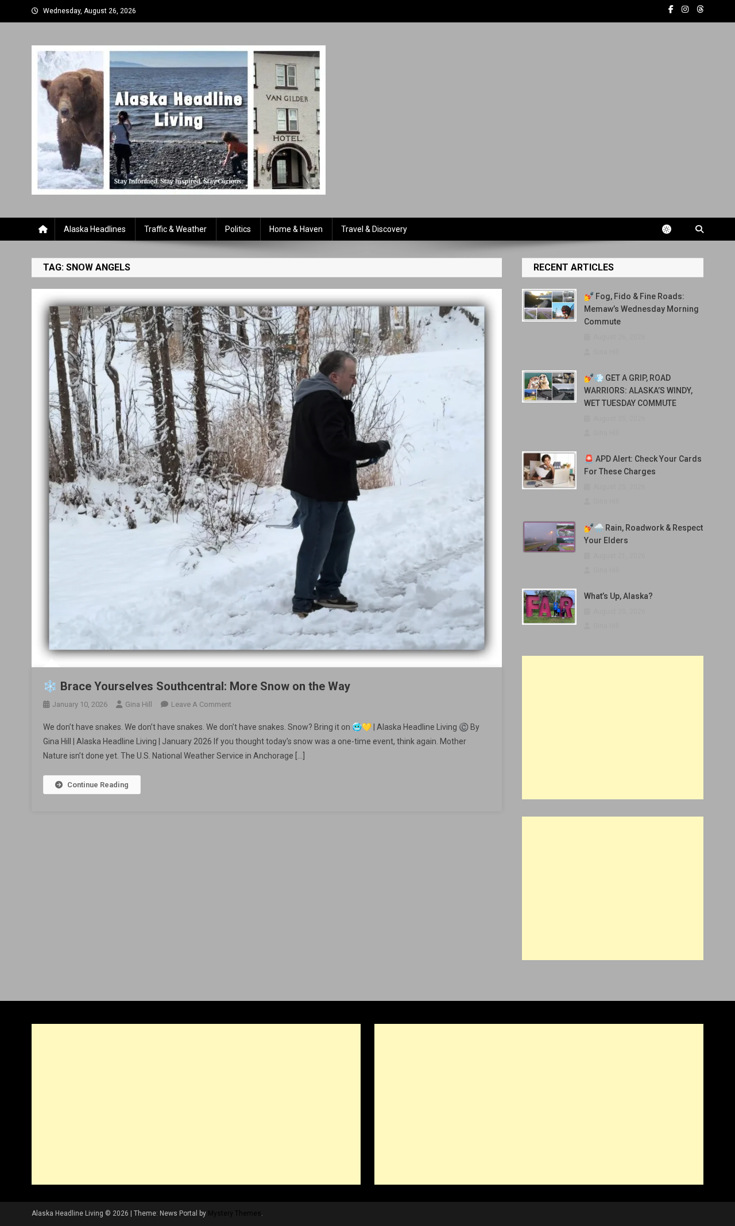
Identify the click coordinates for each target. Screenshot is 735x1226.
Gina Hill (138, 704)
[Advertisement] (612, 727)
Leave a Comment (201, 704)
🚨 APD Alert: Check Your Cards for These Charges (643, 465)
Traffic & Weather (175, 229)
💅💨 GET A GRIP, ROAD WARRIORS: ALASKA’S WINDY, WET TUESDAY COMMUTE (638, 390)
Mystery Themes (234, 1213)
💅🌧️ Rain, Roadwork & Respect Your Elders (643, 534)
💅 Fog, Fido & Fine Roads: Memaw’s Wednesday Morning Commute (641, 309)
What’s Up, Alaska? (618, 596)
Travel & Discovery (374, 229)
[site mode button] (672, 229)
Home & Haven (296, 229)
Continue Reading (98, 784)
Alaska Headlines (95, 229)
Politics (238, 229)
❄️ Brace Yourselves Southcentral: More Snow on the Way (196, 686)
